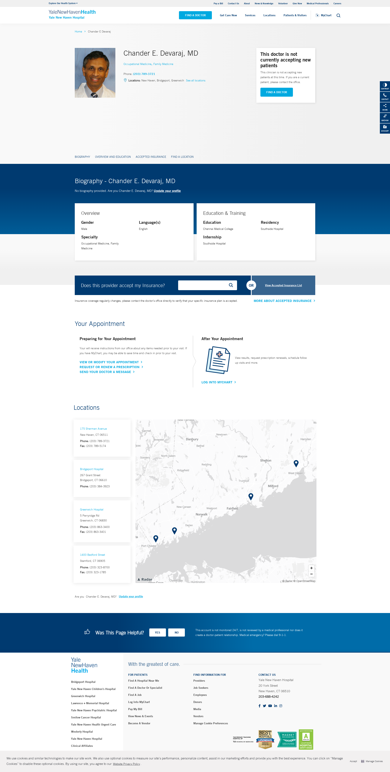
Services (250, 15)
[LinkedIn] (275, 706)
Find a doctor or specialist (145, 688)
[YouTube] (270, 706)
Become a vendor (139, 723)
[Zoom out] (311, 574)
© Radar (287, 581)
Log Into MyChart (217, 382)
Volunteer (283, 3)
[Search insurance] (232, 285)
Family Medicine (163, 64)
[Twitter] (264, 706)
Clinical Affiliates (82, 746)
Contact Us (233, 3)
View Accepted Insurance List (283, 285)
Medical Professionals (318, 3)
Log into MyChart (139, 702)
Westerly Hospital (82, 731)
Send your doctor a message (105, 371)
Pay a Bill (218, 3)
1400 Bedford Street (92, 555)
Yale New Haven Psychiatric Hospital (94, 710)
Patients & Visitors (295, 15)
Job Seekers (200, 688)
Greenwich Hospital (91, 509)
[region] (225, 501)
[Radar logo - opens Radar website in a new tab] (144, 579)
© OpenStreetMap (304, 581)
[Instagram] (280, 706)
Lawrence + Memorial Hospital (90, 703)
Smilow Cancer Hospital (86, 717)
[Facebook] (260, 706)
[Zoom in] (311, 568)
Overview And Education (113, 157)
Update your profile (167, 190)
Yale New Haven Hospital (86, 739)
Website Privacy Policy (126, 764)
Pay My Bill (135, 709)
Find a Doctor (195, 15)
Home (78, 31)
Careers (337, 3)
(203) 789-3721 (144, 74)
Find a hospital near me (143, 680)
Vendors (198, 716)
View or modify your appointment (109, 362)
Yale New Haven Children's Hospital (93, 689)
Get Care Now (228, 15)
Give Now (297, 3)
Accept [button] (353, 761)
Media (197, 709)
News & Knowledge (264, 3)
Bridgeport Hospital (91, 469)
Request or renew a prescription (110, 367)
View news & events (140, 716)
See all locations (195, 80)
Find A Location (182, 157)
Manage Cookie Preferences (210, 723)
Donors (197, 702)
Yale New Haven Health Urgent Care (93, 724)
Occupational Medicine (137, 64)
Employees (200, 695)
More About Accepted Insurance (283, 300)
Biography (82, 157)
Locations (269, 15)
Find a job (135, 695)
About (247, 3)
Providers (199, 680)
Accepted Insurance (151, 157)
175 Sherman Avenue (93, 428)
